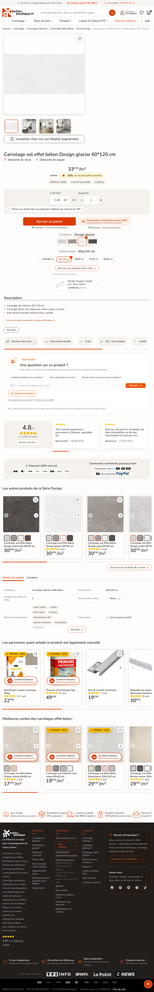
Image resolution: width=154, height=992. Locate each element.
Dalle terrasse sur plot (89, 861)
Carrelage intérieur (87, 839)
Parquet (65, 21)
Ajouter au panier (49, 221)
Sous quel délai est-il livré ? (63, 377)
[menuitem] (11, 126)
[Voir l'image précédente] (6, 515)
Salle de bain (42, 21)
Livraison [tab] (32, 577)
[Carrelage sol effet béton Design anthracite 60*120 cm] (92, 241)
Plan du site (119, 989)
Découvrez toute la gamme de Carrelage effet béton (29, 320)
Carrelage (18, 21)
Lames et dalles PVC (90, 872)
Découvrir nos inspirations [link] (124, 858)
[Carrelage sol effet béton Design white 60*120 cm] (61, 241)
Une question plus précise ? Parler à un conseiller (31, 399)
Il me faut (55, 193)
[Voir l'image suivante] (36, 515)
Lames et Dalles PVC (92, 21)
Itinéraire (59, 885)
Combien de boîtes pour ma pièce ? (27, 377)
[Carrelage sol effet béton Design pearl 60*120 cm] (72, 241)
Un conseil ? (121, 2)
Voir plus (11, 330)
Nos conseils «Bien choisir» (39, 865)
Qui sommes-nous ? (66, 838)
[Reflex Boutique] (18, 12)
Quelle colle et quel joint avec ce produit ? (101, 377)
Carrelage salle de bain (90, 854)
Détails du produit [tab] (13, 577)
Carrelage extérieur (87, 847)
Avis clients (62, 890)
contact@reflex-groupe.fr (66, 855)
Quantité (84, 193)
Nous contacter (62, 845)
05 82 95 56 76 (62, 852)
